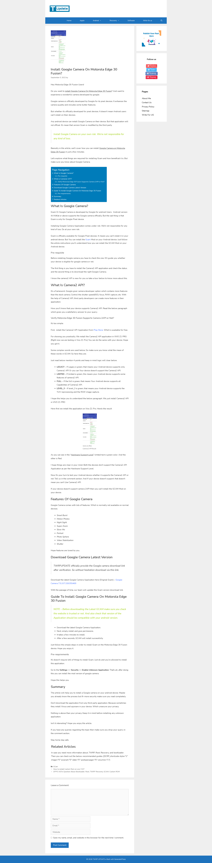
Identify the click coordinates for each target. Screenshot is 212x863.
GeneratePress (120, 859)
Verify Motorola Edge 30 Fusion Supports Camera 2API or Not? (81, 182)
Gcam (88, 239)
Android (96, 20)
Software (131, 20)
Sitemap (145, 110)
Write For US (148, 115)
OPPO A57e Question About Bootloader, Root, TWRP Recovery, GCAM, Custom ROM (86, 772)
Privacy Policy (148, 106)
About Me (146, 98)
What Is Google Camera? (64, 173)
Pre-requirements (64, 193)
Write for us (147, 20)
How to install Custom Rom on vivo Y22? (68, 769)
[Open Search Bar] (161, 20)
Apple (82, 20)
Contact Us (146, 102)
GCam (55, 766)
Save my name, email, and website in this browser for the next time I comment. (88, 837)
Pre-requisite (62, 176)
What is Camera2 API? (63, 179)
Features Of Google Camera (65, 184)
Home (69, 20)
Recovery (113, 20)
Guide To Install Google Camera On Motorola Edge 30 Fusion (77, 191)
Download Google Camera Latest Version (70, 187)
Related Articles (60, 199)
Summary (57, 196)
